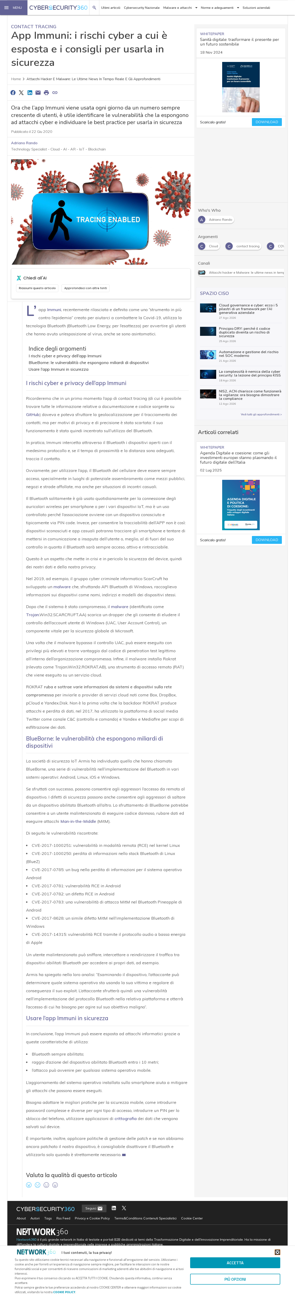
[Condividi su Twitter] (21, 92)
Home (16, 79)
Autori (35, 1218)
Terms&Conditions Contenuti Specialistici (145, 1218)
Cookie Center (192, 1218)
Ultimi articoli (110, 8)
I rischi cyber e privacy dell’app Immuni (65, 355)
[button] (14, 7)
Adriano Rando (24, 143)
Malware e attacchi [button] (177, 8)
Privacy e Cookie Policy (92, 1218)
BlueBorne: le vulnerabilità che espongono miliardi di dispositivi (89, 362)
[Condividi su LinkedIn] (29, 92)
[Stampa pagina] (46, 92)
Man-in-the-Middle (78, 821)
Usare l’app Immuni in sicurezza (58, 369)
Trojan (32, 614)
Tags (48, 1218)
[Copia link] (55, 92)
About (21, 1218)
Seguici (91, 1208)
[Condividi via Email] (38, 92)
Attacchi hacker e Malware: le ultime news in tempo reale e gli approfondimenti (93, 79)
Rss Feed (63, 1218)
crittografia (126, 1118)
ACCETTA (235, 1263)
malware (119, 606)
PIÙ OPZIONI (235, 1279)
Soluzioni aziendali (256, 8)
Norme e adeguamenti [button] (217, 8)
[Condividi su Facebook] (13, 92)
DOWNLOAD (267, 122)
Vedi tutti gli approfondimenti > (261, 414)
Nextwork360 (26, 1239)
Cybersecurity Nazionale (142, 8)
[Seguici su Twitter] (124, 1208)
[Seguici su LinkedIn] (114, 1208)
